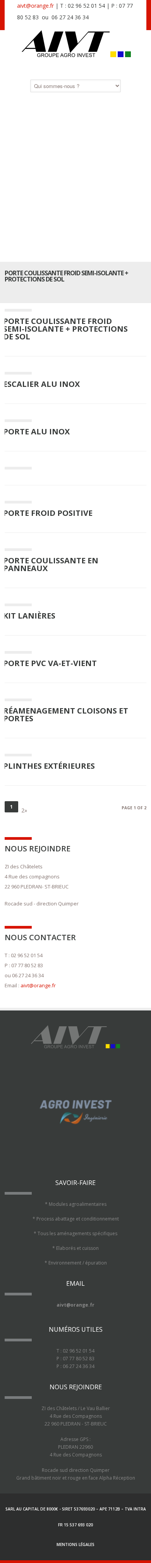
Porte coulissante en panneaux (50, 564)
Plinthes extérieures (49, 766)
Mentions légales (75, 1544)
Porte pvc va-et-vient (50, 663)
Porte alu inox (36, 431)
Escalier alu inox (41, 384)
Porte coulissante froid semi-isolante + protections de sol (65, 329)
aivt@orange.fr (35, 5)
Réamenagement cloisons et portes (65, 714)
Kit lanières (29, 615)
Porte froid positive (48, 513)
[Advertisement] (75, 177)
